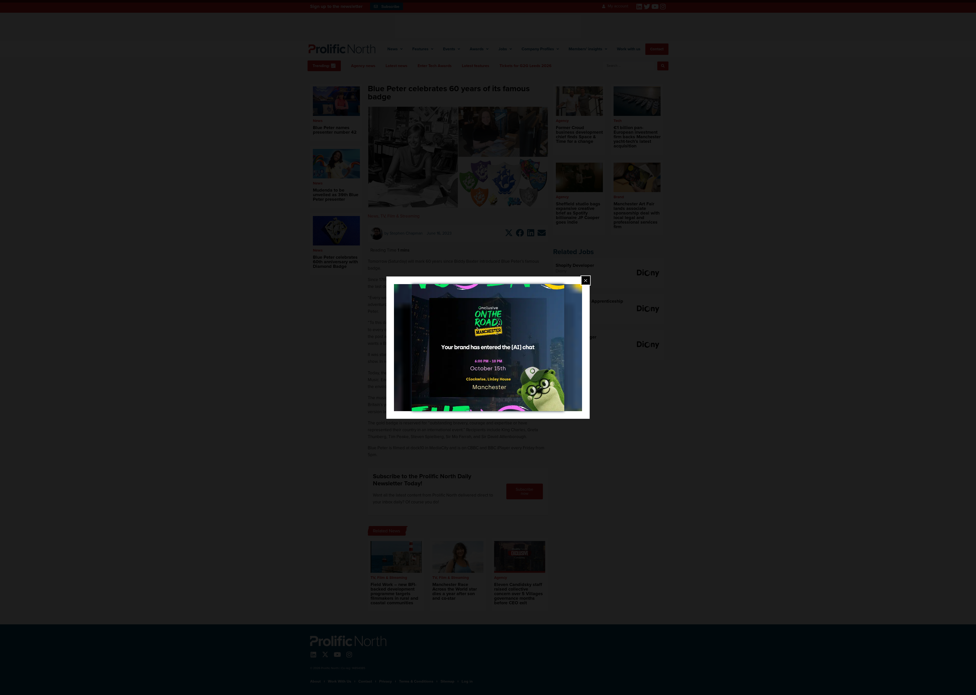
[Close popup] (586, 280)
